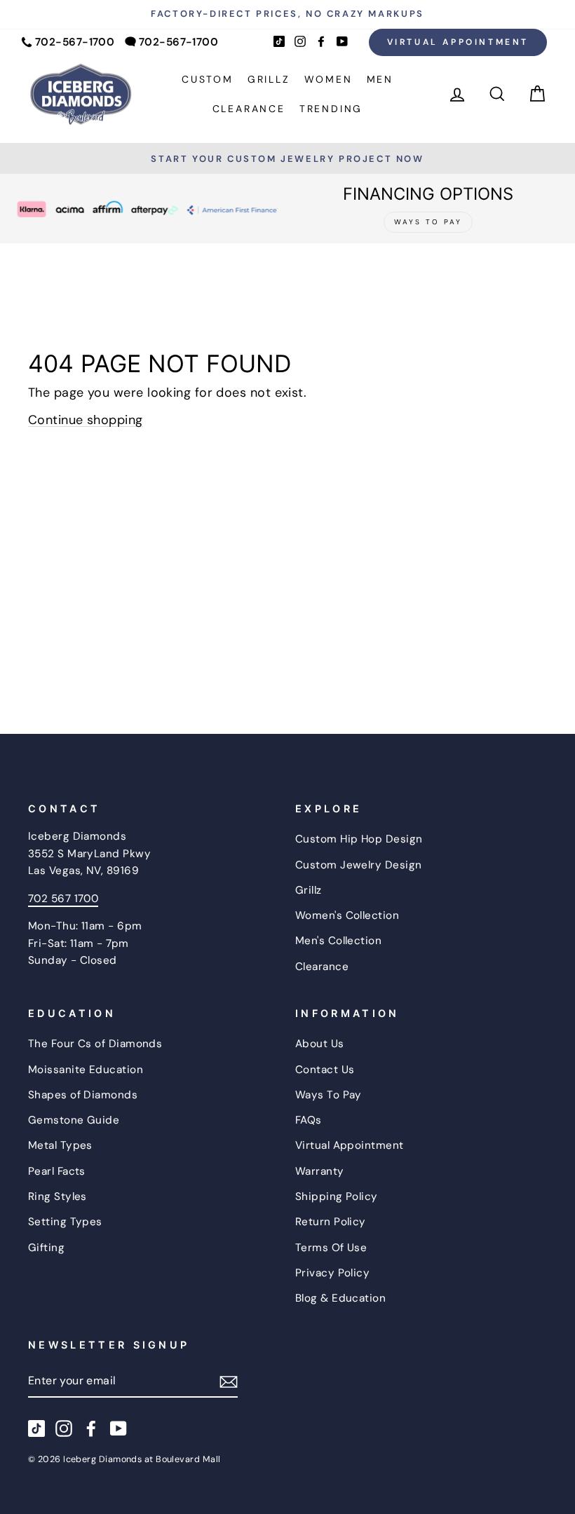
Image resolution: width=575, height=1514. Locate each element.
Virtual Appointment (458, 42)
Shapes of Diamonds (82, 1095)
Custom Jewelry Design (358, 865)
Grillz (269, 79)
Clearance (248, 108)
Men (380, 79)
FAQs (308, 1120)
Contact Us (325, 1070)
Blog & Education (340, 1298)
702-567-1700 (74, 42)
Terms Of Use (331, 1248)
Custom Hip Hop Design (358, 839)
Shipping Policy (336, 1196)
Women (328, 79)
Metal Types (60, 1145)
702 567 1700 (63, 899)
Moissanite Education (85, 1070)
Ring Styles (57, 1196)
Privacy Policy (332, 1273)
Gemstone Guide (73, 1120)
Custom (208, 79)
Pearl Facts (57, 1171)
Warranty (319, 1171)
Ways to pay (428, 221)
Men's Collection (338, 941)
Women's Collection (347, 915)
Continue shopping (85, 419)
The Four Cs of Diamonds (95, 1044)
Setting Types (65, 1222)
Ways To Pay (328, 1095)
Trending (331, 108)
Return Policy (330, 1222)
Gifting (46, 1248)
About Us (319, 1044)
